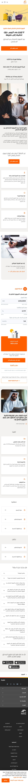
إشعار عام (14, 749)
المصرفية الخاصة (20, 730)
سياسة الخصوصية (14, 753)
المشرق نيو (7, 723)
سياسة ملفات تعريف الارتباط (14, 746)
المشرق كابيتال (7, 730)
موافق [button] (5, 780)
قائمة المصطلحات (14, 756)
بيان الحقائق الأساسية (14, 766)
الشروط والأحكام (14, 763)
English (3, 680)
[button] (17, 780)
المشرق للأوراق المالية (7, 726)
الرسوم (14, 759)
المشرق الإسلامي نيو (20, 723)
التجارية (20, 733)
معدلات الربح (14, 769)
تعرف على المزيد (17, 777)
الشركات (20, 736)
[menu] (2, 2)
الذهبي (20, 726)
